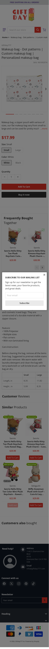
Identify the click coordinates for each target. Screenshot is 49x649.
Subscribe (24, 303)
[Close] (44, 274)
